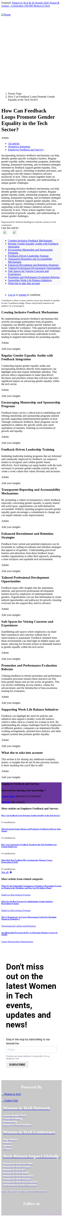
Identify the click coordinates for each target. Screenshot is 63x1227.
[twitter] (29, 1212)
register (23, 294)
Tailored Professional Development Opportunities (34, 268)
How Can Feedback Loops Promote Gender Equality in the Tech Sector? (30, 815)
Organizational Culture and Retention (18, 926)
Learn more (8, 796)
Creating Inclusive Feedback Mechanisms (30, 240)
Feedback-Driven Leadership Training (28, 255)
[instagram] (21, 1212)
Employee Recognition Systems (15, 894)
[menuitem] (14, 1115)
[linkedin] (13, 1212)
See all (5, 872)
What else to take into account (24, 283)
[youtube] (37, 1212)
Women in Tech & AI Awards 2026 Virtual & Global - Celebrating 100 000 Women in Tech (30, 4)
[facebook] (4, 1212)
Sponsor (6, 801)
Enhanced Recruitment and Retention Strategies (33, 265)
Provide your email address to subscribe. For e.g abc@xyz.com (28, 1057)
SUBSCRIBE (17, 1064)
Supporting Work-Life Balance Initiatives (30, 280)
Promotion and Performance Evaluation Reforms (34, 277)
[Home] (6, 14)
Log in (11, 294)
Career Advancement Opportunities (17, 941)
